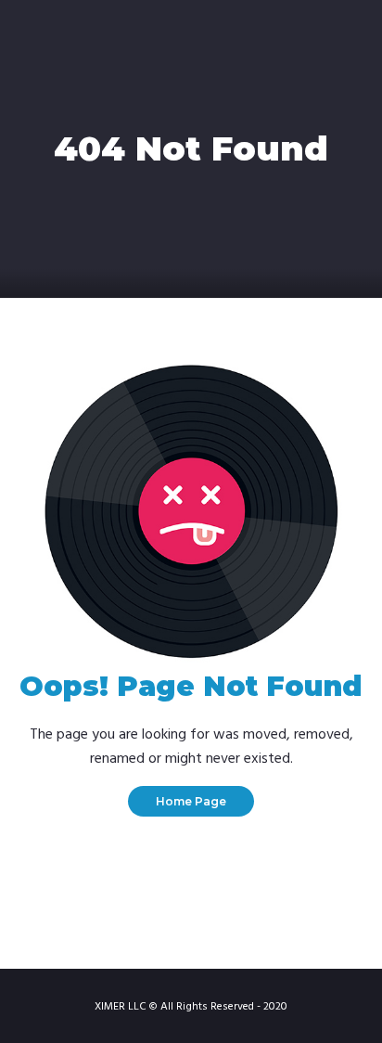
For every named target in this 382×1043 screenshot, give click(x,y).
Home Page (191, 801)
